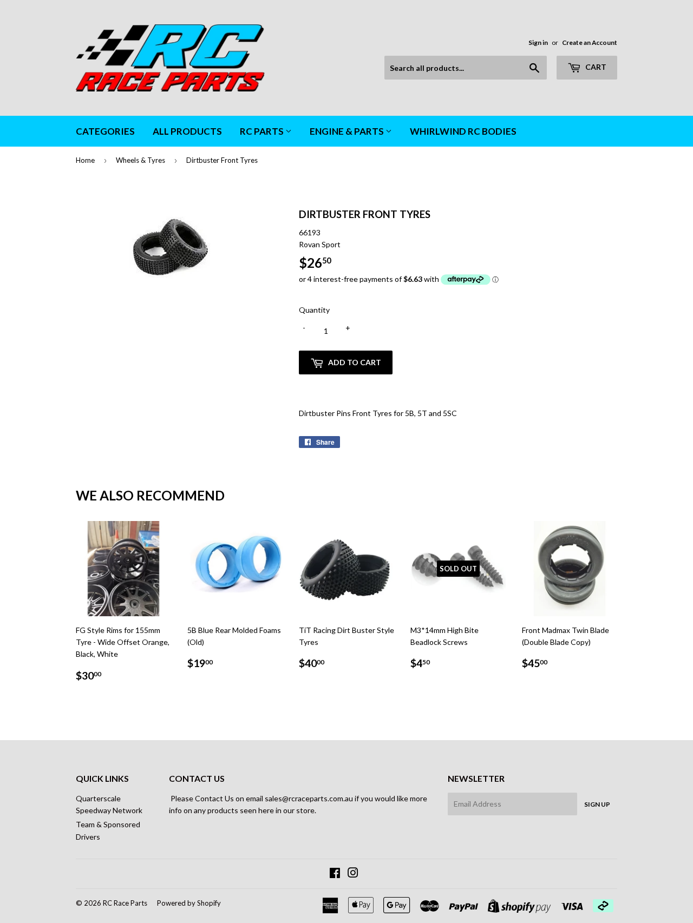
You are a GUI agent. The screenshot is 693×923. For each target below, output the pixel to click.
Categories (105, 131)
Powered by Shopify (189, 903)
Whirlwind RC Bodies (463, 131)
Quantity (314, 309)
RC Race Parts (125, 903)
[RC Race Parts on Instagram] (353, 874)
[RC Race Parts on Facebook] (335, 874)
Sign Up (597, 804)
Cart (595, 66)
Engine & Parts (347, 131)
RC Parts (262, 131)
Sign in (538, 42)
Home (85, 160)
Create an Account (589, 42)
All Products (187, 131)
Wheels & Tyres (140, 160)
